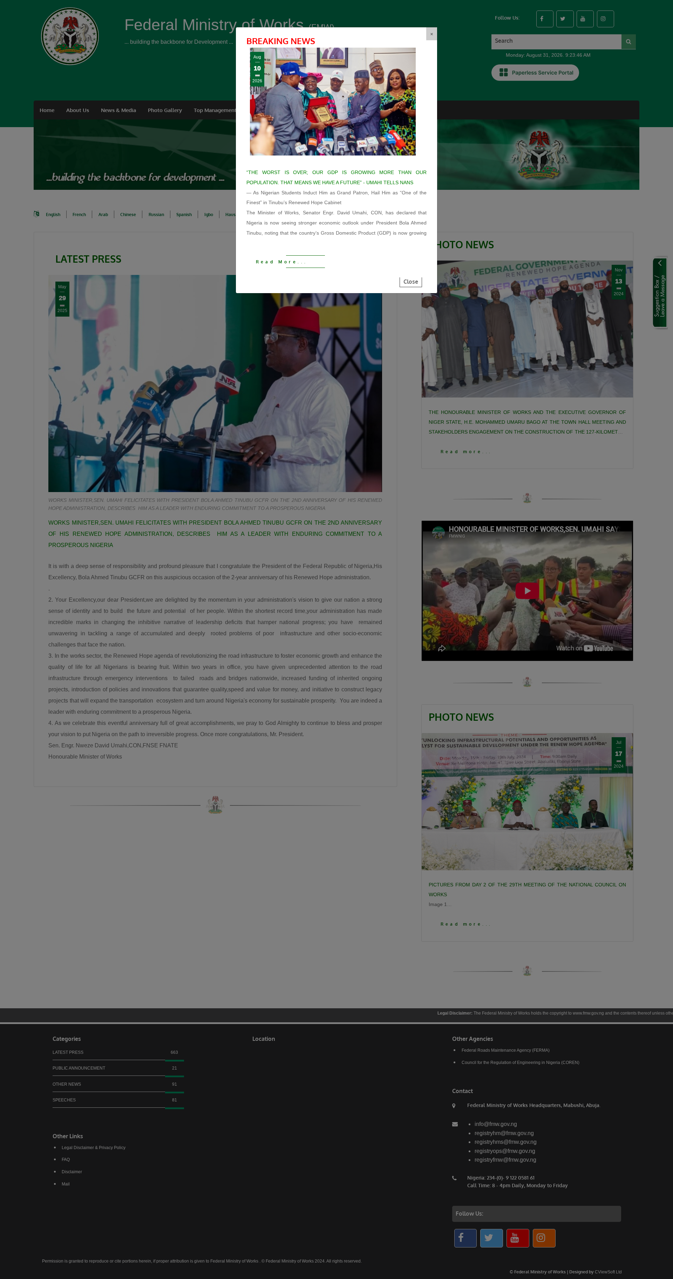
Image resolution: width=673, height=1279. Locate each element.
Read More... (282, 261)
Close (410, 281)
